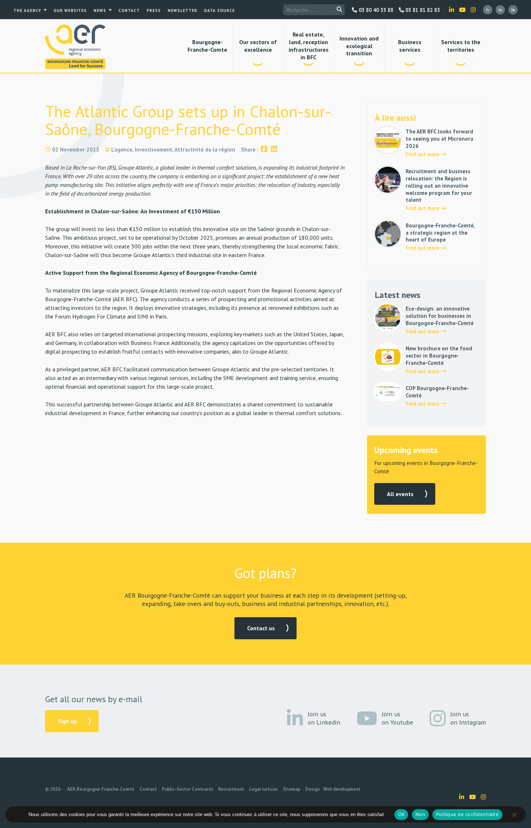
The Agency (27, 10)
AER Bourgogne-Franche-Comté (100, 789)
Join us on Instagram (468, 718)
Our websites (70, 10)
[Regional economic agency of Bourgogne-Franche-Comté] (75, 47)
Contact (129, 10)
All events (400, 494)
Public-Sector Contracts (187, 789)
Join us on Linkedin (324, 718)
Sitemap (291, 789)
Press (154, 10)
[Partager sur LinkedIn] (274, 149)
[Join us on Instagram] (473, 9)
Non (420, 814)
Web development (342, 789)
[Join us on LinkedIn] (451, 9)
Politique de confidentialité (467, 814)
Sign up (67, 721)
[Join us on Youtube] (462, 9)
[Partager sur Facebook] (264, 149)
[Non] (514, 814)
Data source (219, 10)
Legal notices (263, 789)
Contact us (261, 628)
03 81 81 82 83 (422, 10)
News (100, 10)
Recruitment (231, 789)
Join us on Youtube (397, 718)
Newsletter (182, 10)
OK (401, 814)
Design (312, 789)
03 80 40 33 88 (375, 10)
